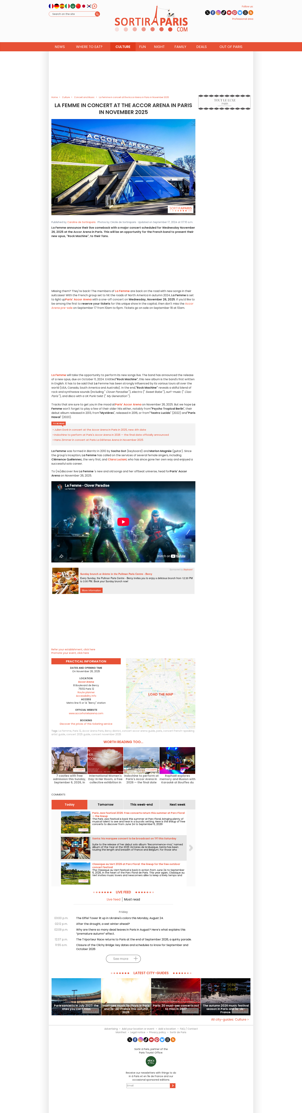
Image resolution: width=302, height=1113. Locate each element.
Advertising (111, 1029)
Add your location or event (138, 1029)
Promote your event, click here (70, 653)
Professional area (242, 19)
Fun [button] (142, 46)
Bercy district (113, 731)
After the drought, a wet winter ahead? (103, 924)
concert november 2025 (106, 734)
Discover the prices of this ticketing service (86, 724)
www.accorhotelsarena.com (86, 713)
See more (120, 959)
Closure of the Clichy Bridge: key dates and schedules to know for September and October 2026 (132, 947)
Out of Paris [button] (231, 46)
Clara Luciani (117, 459)
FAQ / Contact (189, 1029)
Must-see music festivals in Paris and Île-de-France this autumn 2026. (126, 1009)
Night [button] (159, 46)
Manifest (121, 1032)
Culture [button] (123, 46)
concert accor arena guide (138, 731)
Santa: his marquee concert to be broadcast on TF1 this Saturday (134, 838)
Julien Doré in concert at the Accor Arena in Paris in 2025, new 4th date (100, 430)
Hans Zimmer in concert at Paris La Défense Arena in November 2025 (98, 440)
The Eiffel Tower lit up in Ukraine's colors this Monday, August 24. (120, 918)
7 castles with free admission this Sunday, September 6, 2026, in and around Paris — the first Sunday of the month (69, 779)
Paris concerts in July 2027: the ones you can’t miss (76, 1007)
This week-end (141, 804)
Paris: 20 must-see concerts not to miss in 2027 (176, 1007)
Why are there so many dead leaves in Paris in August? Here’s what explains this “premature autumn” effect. (130, 932)
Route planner (86, 692)
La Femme (65, 731)
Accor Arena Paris (93, 731)
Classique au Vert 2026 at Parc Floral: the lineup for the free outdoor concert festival (136, 865)
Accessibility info (86, 696)
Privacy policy (157, 1032)
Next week (177, 804)
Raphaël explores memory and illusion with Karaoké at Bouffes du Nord (177, 779)
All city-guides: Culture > (230, 1019)
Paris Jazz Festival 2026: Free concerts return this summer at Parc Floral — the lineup (138, 814)
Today (69, 804)
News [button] (60, 46)
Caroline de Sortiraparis (81, 222)
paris (159, 731)
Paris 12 (77, 731)
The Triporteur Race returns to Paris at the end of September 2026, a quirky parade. (134, 939)
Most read (132, 899)
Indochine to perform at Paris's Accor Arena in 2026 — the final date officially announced (111, 435)
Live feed (113, 899)
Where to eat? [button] (89, 46)
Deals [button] (201, 46)
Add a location (167, 1029)
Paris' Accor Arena (78, 299)
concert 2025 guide (78, 734)
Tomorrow (105, 804)
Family (180, 46)
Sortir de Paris (178, 1032)
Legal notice (137, 1032)
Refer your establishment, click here (73, 649)
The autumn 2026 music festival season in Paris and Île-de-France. (226, 1009)
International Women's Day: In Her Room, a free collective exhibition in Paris (105, 779)
